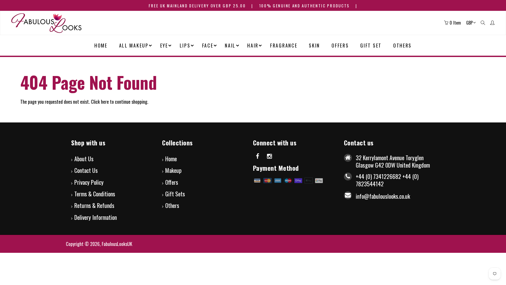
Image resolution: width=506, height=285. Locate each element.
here (105, 101)
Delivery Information (95, 217)
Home (171, 158)
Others (172, 205)
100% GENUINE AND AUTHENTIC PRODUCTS (304, 5)
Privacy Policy (89, 182)
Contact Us (86, 170)
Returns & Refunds (94, 205)
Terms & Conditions (94, 193)
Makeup (173, 170)
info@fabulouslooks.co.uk (383, 196)
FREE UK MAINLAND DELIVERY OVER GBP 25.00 (197, 5)
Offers (171, 182)
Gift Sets (175, 193)
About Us (84, 158)
